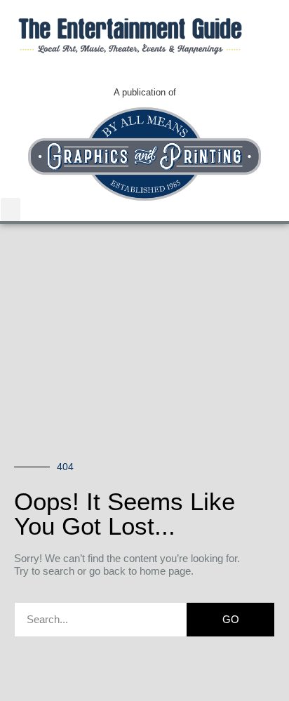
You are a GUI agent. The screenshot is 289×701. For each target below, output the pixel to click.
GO (230, 619)
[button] (10, 209)
